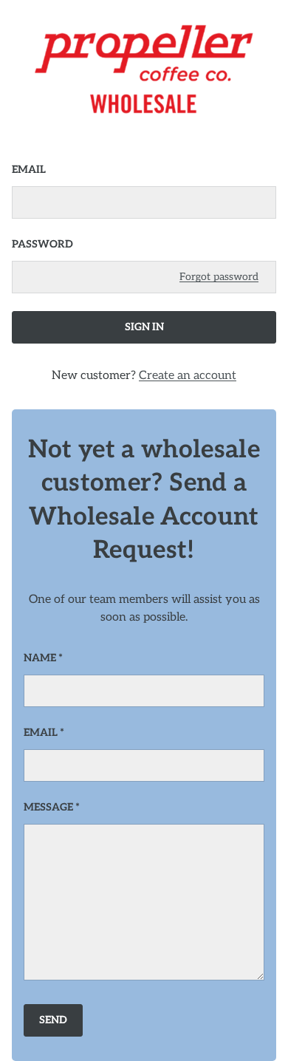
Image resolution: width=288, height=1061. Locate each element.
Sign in (144, 327)
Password (42, 244)
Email (29, 169)
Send (53, 1020)
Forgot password (218, 276)
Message (48, 807)
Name (40, 658)
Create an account (187, 376)
